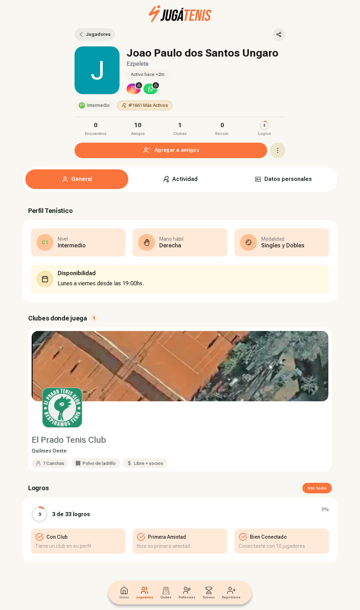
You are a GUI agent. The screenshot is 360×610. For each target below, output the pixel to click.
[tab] (76, 179)
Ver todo (317, 488)
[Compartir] (279, 34)
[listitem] (96, 128)
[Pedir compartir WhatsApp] (150, 89)
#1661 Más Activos (148, 105)
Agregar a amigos (177, 150)
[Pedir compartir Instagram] (134, 89)
